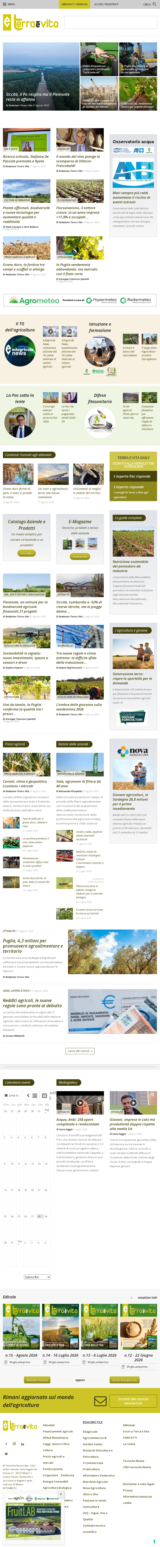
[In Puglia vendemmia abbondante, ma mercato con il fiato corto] (80, 248)
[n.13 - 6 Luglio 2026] (99, 1327)
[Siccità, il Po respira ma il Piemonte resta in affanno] (41, 76)
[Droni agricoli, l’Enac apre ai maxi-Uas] (131, 397)
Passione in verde (94, 1500)
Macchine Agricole (95, 1482)
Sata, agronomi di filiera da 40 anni (78, 783)
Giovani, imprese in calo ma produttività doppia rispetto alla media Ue (132, 1124)
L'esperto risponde (129, 486)
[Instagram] (14, 1444)
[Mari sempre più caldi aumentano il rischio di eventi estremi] (133, 173)
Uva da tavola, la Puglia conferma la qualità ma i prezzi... (23, 709)
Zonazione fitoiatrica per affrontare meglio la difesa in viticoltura (148, 417)
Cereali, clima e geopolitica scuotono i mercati (25, 783)
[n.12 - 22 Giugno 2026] (138, 1327)
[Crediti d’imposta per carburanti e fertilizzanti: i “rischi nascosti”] (99, 59)
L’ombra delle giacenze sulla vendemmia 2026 (79, 707)
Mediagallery (68, 1082)
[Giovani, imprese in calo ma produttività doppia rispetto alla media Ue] (133, 1103)
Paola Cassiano (13, 226)
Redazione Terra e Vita (20, 105)
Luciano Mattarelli (15, 1035)
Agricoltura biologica (57, 1488)
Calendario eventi (17, 1082)
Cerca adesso (26, 553)
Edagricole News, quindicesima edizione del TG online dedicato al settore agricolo (69, 353)
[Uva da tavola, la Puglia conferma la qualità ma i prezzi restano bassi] (26, 688)
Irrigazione (50, 1475)
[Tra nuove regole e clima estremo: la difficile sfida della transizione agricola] (80, 636)
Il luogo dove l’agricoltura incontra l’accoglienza (149, 353)
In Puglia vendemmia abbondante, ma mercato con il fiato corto (77, 269)
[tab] (35, 1096)
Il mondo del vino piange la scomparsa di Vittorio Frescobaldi (78, 161)
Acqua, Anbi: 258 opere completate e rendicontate (77, 1121)
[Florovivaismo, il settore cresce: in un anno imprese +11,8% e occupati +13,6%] (80, 191)
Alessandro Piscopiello (70, 791)
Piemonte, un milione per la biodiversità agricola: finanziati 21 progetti (25, 607)
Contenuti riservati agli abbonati (28, 454)
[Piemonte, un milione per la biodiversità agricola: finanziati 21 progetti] (26, 585)
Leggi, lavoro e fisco (16, 990)
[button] (150, 5)
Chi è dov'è (11, 149)
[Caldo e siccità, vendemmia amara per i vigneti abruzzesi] (138, 94)
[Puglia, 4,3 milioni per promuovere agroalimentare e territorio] (112, 963)
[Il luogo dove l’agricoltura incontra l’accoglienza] (149, 339)
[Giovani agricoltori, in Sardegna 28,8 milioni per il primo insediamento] (133, 775)
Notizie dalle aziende (73, 744)
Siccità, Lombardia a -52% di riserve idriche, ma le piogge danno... (79, 607)
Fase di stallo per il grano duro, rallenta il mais (35, 822)
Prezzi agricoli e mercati (19, 257)
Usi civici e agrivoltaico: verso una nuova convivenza (53, 493)
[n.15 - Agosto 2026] (21, 1327)
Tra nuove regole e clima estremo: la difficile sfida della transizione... (76, 658)
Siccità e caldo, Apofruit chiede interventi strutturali (89, 835)
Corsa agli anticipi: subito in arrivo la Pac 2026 (50, 413)
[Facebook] (6, 1444)
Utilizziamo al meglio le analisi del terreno (87, 491)
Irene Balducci (31, 226)
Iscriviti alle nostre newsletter (133, 1401)
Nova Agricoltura (94, 1488)
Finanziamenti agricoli (58, 1431)
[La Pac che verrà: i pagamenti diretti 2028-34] (69, 397)
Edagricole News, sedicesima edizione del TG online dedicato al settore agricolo (50, 353)
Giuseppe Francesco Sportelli (74, 279)
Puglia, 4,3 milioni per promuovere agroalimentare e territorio (33, 946)
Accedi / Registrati (106, 4)
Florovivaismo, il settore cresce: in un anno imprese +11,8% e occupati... (78, 212)
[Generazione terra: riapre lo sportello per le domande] (133, 654)
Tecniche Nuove (133, 1461)
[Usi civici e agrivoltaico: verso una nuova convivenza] (53, 474)
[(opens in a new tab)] (26, 140)
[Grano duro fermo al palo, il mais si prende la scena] (18, 474)
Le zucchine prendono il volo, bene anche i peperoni (36, 842)
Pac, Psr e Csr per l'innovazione (24, 594)
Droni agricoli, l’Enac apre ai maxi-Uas (130, 412)
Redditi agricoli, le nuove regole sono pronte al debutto (32, 1003)
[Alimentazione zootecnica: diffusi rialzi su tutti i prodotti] (11, 862)
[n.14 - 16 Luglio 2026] (60, 1327)
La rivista (129, 1444)
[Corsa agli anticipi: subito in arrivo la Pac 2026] (51, 397)
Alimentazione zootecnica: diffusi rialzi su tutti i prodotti (36, 862)
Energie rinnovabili (55, 1481)
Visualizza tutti (80, 556)
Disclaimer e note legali (138, 1484)
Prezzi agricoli (15, 744)
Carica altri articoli (78, 1051)
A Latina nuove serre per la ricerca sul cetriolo (89, 911)
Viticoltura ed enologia (19, 645)
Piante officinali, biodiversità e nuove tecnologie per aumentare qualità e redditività (26, 214)
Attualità (63, 149)
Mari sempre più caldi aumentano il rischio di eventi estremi (131, 197)
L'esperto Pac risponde (132, 476)
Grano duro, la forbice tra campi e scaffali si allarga (24, 267)
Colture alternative (17, 200)
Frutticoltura (91, 1469)
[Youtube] (6, 1454)
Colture (48, 1450)
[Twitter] (30, 1442)
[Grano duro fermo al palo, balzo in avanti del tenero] (11, 882)
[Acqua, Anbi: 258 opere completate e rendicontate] (80, 1103)
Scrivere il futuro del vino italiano (130, 351)
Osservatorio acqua (133, 141)
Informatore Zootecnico (99, 1475)
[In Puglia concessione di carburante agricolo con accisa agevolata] (138, 59)
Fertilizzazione (53, 1469)
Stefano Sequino (14, 667)
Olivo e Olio (90, 1494)
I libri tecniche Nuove (137, 1467)
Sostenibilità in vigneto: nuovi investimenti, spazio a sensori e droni (25, 658)
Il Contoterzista (93, 1463)
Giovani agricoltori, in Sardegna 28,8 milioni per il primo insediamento (130, 801)
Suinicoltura (91, 1507)
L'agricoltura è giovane (131, 630)
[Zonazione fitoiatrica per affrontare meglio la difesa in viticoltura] (149, 397)
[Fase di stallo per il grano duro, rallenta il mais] (11, 823)
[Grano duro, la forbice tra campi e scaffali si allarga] (26, 248)
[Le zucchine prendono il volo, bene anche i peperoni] (11, 842)
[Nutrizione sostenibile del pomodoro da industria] (133, 542)
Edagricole (90, 1431)
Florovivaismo (67, 200)
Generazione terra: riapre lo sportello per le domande (132, 678)
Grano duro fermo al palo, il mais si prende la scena (17, 493)
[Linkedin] (22, 1444)
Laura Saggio (65, 1129)
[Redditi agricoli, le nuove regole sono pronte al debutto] (112, 1022)
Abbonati (129, 1425)
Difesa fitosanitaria (55, 1438)
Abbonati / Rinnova (75, 4)
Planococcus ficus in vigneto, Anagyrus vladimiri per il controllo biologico (89, 891)
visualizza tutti (147, 1297)
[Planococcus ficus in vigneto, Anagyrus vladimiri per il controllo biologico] (64, 883)
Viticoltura (65, 257)
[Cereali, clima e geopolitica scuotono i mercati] (26, 764)
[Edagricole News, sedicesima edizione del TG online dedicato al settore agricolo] (51, 331)
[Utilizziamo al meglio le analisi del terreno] (88, 474)
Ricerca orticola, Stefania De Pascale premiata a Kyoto (26, 158)
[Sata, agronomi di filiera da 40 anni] (80, 764)
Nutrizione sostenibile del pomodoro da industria (130, 566)
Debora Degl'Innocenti (70, 667)
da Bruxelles (66, 645)
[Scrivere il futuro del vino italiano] (131, 339)
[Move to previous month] (28, 1095)
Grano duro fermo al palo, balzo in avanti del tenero (36, 881)
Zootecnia (67, 1475)
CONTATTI (130, 1438)
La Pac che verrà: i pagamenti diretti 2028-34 (69, 413)
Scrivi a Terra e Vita (136, 1431)
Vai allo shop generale (124, 1379)
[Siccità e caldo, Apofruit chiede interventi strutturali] (64, 836)
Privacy (128, 1490)
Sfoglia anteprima (19, 1362)
